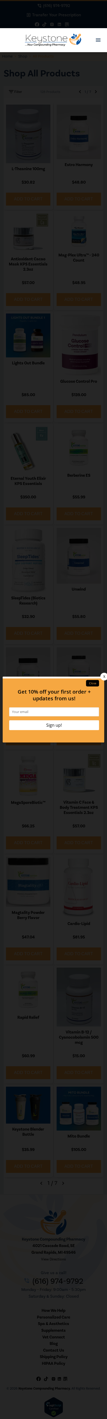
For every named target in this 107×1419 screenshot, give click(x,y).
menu (98, 40)
